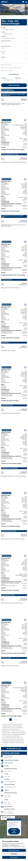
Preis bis (3, 57)
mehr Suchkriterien (14, 74)
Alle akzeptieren (14, 857)
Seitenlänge (18, 78)
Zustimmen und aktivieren (14, 831)
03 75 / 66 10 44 (8, 762)
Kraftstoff (3, 36)
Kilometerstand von (6, 40)
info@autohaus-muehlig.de (11, 760)
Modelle (3, 32)
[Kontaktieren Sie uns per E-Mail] (23, 2)
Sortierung (3, 78)
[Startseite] (4, 1)
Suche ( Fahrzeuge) (14, 85)
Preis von (3, 51)
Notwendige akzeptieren (14, 850)
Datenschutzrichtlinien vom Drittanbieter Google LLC (12, 825)
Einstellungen (14, 853)
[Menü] (26, 2)
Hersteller (3, 27)
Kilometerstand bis (5, 46)
